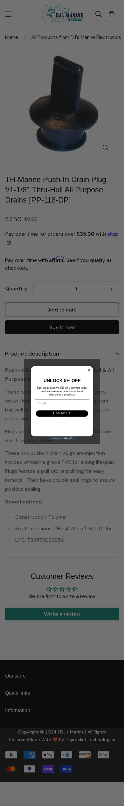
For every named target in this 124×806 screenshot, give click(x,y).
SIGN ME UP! (62, 413)
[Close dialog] (89, 370)
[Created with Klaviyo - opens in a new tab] (62, 438)
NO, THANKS (62, 422)
